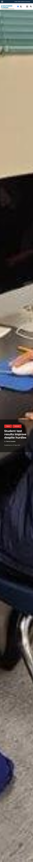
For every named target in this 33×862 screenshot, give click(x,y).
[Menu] (27, 6)
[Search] (31, 6)
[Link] (8, 7)
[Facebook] (18, 6)
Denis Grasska (10, 441)
